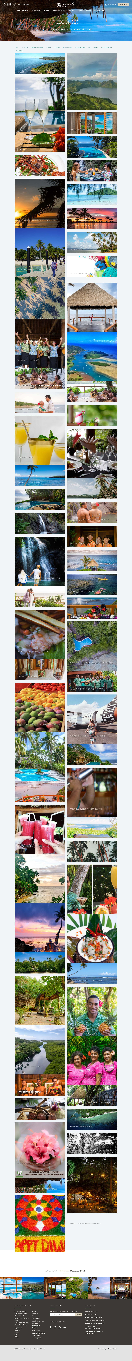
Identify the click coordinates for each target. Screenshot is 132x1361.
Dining (16, 1332)
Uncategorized (106, 47)
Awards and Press (37, 47)
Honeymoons (67, 47)
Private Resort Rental (20, 1325)
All (17, 47)
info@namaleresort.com (97, 1320)
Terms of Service (112, 1349)
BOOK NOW (123, 4)
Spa (89, 47)
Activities (25, 47)
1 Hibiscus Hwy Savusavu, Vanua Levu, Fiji (93, 1327)
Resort (46, 11)
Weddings (19, 51)
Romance (35, 1328)
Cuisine (48, 47)
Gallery (71, 11)
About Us (35, 1313)
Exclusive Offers (99, 11)
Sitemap (42, 1349)
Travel (96, 47)
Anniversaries (36, 1330)
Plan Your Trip (80, 47)
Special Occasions (59, 11)
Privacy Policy (102, 1349)
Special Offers (36, 1335)
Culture (57, 47)
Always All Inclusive (84, 11)
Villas (16, 1320)
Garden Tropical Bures (21, 1313)
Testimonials (35, 1318)
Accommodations (22, 11)
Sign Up (78, 1315)
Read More (22, 149)
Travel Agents (36, 1338)
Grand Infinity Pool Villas (21, 1322)
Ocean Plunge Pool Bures (22, 1318)
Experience (36, 11)
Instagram (63, 1270)
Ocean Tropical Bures (20, 1316)
